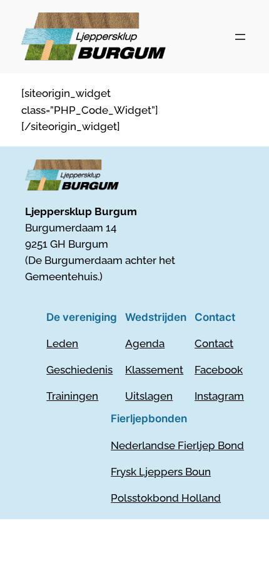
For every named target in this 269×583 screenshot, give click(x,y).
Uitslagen (149, 396)
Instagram (219, 396)
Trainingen (72, 396)
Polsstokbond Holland (166, 498)
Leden (62, 343)
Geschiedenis (79, 369)
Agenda (145, 343)
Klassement (154, 369)
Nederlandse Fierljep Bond (177, 445)
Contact (214, 343)
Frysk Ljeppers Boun (161, 471)
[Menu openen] (240, 36)
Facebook (219, 369)
